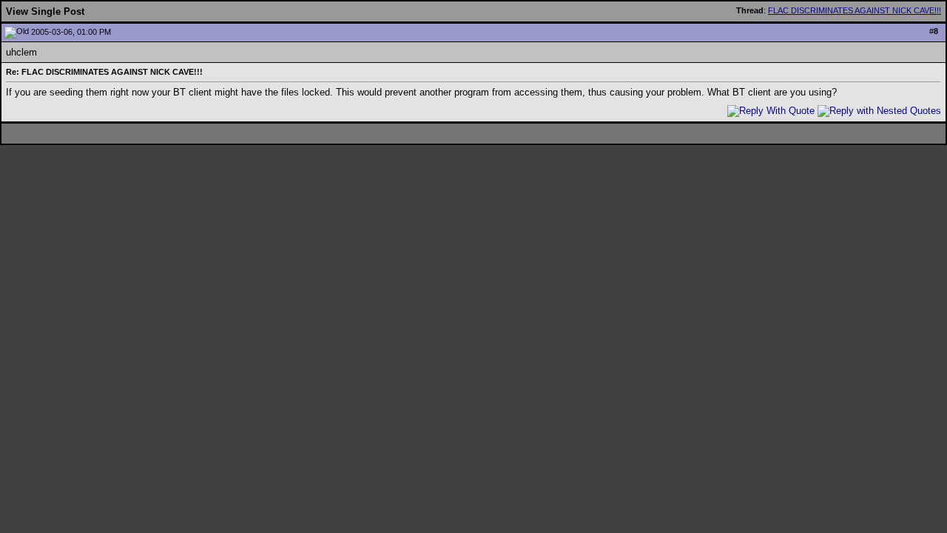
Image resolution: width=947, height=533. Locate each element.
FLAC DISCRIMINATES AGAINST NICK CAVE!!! (854, 10)
